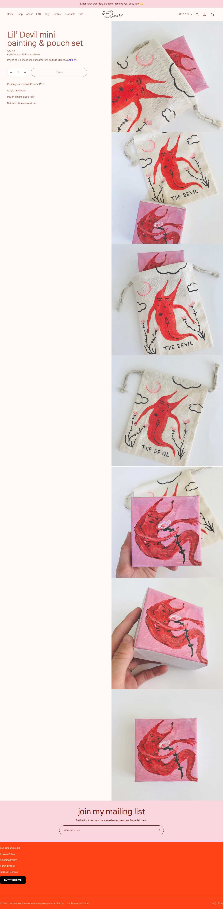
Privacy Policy (7, 854)
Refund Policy (7, 866)
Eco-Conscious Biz (10, 848)
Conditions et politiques (78, 903)
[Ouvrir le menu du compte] (204, 14)
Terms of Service (9, 872)
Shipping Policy (8, 860)
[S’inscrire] (159, 830)
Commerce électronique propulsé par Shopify (42, 903)
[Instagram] (214, 903)
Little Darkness (14, 903)
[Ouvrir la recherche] (197, 14)
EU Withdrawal (13, 880)
